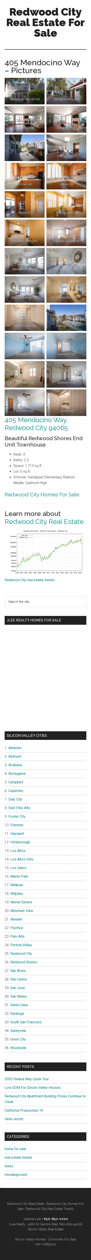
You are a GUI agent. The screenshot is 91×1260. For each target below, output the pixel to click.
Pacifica (16, 928)
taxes (9, 1166)
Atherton (14, 748)
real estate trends (18, 1157)
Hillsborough (20, 842)
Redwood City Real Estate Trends (50, 1209)
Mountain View (21, 911)
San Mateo (18, 996)
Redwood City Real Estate (44, 521)
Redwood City (21, 953)
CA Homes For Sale (62, 1239)
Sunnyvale (18, 1031)
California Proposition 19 (24, 1110)
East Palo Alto (19, 808)
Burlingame (17, 774)
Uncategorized (16, 1175)
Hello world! (14, 1119)
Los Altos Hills (21, 859)
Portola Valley (21, 945)
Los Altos (17, 851)
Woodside (18, 1048)
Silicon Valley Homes (30, 1239)
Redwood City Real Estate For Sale (45, 22)
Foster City (16, 816)
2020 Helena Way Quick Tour (27, 1079)
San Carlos (18, 979)
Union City (18, 1039)
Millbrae (16, 885)
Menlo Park (19, 876)
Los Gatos (18, 868)
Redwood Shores (23, 962)
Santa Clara (19, 1005)
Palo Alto (17, 936)
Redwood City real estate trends (30, 580)
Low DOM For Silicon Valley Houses (33, 1088)
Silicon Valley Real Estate (45, 1229)
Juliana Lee (32, 1219)
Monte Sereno (21, 902)
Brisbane (15, 765)
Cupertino (15, 791)
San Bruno (18, 971)
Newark (16, 919)
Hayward (17, 834)
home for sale (15, 1149)
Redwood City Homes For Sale (42, 494)
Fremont (16, 825)
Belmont (14, 756)
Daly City (15, 799)
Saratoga (17, 1013)
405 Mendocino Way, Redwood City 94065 (36, 424)
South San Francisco (26, 1022)
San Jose (17, 988)
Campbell (15, 782)
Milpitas (16, 893)
